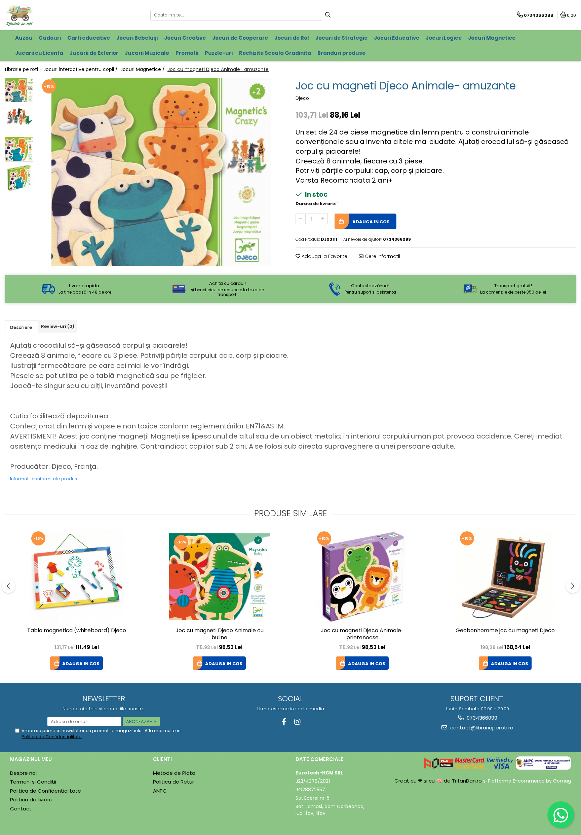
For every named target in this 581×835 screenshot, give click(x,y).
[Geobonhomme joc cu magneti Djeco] (505, 577)
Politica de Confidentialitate (52, 736)
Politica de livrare (31, 799)
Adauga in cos (370, 222)
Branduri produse (341, 52)
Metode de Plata (174, 772)
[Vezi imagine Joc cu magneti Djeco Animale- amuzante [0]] (19, 90)
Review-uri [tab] (57, 326)
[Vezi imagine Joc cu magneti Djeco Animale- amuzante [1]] (19, 116)
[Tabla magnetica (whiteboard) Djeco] (76, 577)
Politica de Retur (173, 781)
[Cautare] (328, 15)
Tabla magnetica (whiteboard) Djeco (76, 630)
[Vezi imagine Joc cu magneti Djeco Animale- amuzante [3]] (19, 178)
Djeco (302, 98)
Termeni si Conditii (33, 781)
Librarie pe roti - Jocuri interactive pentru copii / (62, 69)
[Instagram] (297, 722)
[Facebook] (284, 722)
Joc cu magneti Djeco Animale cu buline (220, 634)
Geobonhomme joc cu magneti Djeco (505, 630)
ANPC (160, 790)
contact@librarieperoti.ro (481, 727)
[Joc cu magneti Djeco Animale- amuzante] (161, 172)
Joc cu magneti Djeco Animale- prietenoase (362, 634)
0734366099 (481, 717)
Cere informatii (381, 256)
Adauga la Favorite (323, 256)
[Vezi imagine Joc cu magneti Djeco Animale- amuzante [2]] (19, 149)
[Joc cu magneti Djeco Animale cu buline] (219, 576)
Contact (21, 808)
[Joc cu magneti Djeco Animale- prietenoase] (362, 577)
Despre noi (23, 772)
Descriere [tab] (21, 327)
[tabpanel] (161, 172)
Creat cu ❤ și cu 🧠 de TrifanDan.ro (438, 780)
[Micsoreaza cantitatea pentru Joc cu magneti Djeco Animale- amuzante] (301, 219)
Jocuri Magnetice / (143, 69)
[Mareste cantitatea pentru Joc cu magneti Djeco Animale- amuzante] (323, 219)
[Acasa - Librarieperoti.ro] (47, 15)
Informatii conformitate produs (43, 479)
